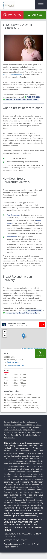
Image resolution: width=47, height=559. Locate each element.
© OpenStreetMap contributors (38, 348)
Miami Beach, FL (20, 432)
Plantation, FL (16, 430)
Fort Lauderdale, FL (23, 427)
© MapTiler (29, 348)
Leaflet (24, 348)
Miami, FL (10, 432)
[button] (23, 336)
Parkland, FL (30, 424)
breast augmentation (11, 74)
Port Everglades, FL (26, 435)
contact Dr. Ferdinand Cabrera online (22, 99)
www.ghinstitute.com (16, 365)
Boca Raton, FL (12, 435)
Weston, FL (11, 427)
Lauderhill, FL (19, 424)
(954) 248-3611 (13, 362)
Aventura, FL (9, 424)
